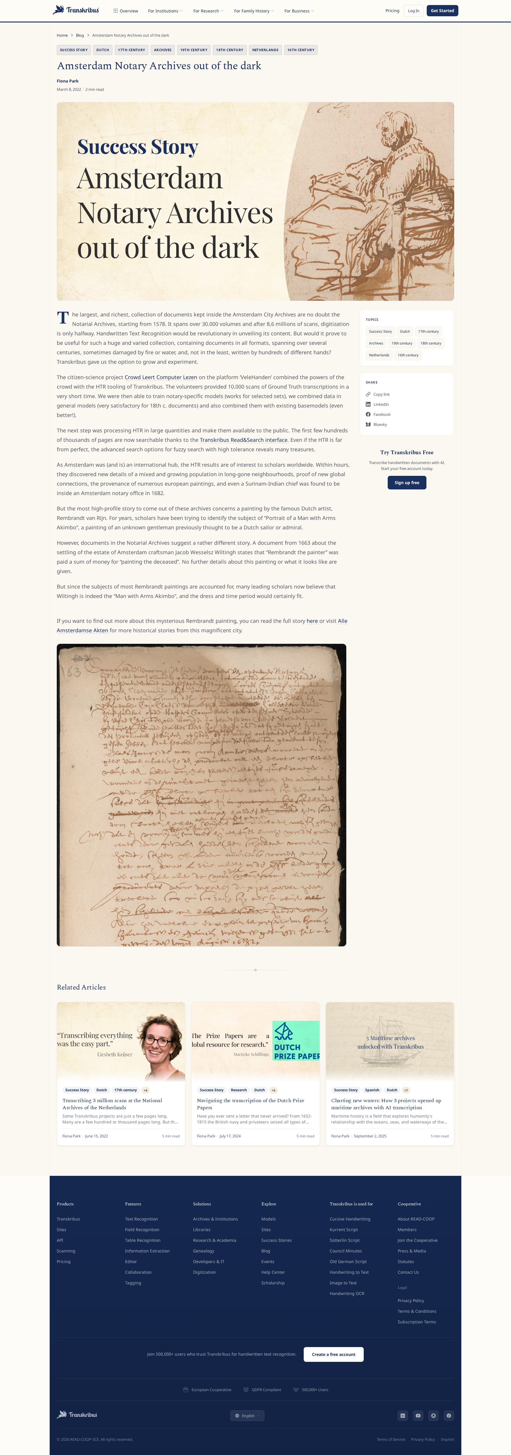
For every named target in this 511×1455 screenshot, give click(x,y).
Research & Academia (214, 1240)
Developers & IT (208, 1261)
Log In (413, 10)
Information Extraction (147, 1251)
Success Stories (276, 1240)
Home (62, 35)
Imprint (447, 1439)
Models (268, 1219)
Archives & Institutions (215, 1219)
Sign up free (407, 482)
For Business (297, 11)
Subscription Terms (417, 1322)
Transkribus (68, 1219)
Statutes (406, 1261)
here (312, 620)
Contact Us (408, 1272)
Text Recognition (141, 1219)
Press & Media (412, 1251)
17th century (131, 50)
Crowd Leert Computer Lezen (161, 377)
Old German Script (348, 1261)
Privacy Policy (411, 1300)
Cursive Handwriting (350, 1219)
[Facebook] (449, 1415)
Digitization (204, 1272)
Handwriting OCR (347, 1293)
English (248, 1415)
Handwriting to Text (349, 1272)
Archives (163, 50)
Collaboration (138, 1272)
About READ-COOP (416, 1219)
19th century (194, 50)
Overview (129, 11)
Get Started (442, 10)
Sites (61, 1229)
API (60, 1240)
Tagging (133, 1283)
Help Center (273, 1272)
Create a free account (333, 1354)
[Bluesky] (433, 1415)
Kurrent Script (344, 1229)
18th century (229, 50)
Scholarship (273, 1283)
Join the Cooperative (418, 1240)
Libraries (202, 1229)
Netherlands (265, 50)
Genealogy (203, 1251)
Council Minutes (346, 1251)
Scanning (66, 1251)
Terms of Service (391, 1439)
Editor (131, 1261)
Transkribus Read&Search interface (243, 439)
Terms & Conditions (417, 1311)
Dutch (102, 50)
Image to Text (343, 1283)
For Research (206, 11)
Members (407, 1229)
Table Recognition (143, 1240)
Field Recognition (142, 1229)
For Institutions (163, 11)
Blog (80, 35)
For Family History (251, 11)
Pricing (393, 10)
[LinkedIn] (402, 1415)
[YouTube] (418, 1415)
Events (267, 1261)
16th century (301, 50)
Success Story (74, 50)
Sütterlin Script (345, 1240)
